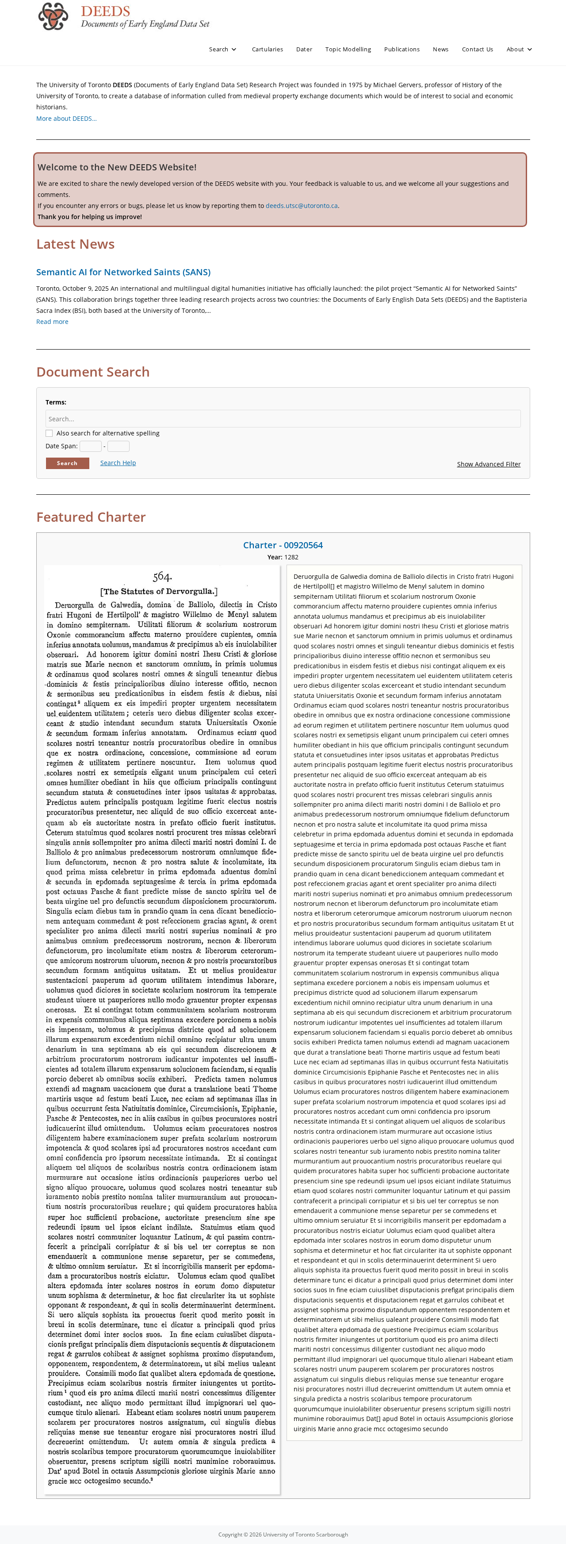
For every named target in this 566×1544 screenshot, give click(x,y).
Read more (52, 321)
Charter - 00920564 (283, 545)
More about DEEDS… (66, 118)
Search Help (118, 462)
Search (67, 463)
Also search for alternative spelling (108, 433)
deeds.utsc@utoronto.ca (302, 205)
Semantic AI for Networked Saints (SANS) (123, 272)
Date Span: (62, 446)
